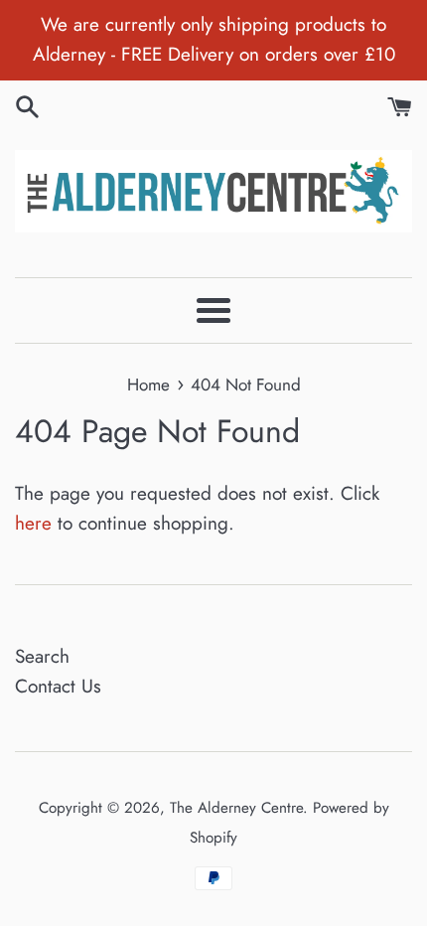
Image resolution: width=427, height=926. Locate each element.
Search (42, 656)
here (33, 523)
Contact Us (58, 686)
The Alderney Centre (236, 808)
